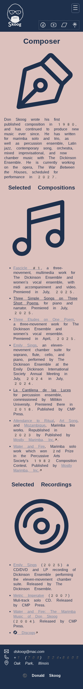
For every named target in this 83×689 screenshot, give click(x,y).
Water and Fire (29, 446)
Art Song (68, 421)
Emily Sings (25, 345)
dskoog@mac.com (26, 651)
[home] (15, 16)
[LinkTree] (74, 25)
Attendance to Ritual (33, 421)
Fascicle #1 (27, 268)
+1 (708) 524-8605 (44, 657)
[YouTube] (53, 25)
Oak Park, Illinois (29, 663)
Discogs (26, 633)
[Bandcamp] (64, 25)
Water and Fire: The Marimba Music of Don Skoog (44, 614)
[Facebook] (43, 25)
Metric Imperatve (28, 595)
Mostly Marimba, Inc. (33, 440)
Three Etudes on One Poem (43, 319)
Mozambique (34, 425)
